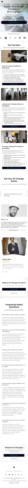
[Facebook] (12, 474)
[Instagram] (18, 474)
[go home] (14, 467)
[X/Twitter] (6, 474)
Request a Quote (14, 84)
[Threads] (15, 474)
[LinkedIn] (9, 474)
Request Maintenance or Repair (14, 168)
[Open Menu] (26, 1)
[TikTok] (22, 474)
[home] (2, 2)
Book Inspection (14, 126)
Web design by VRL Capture (14, 483)
